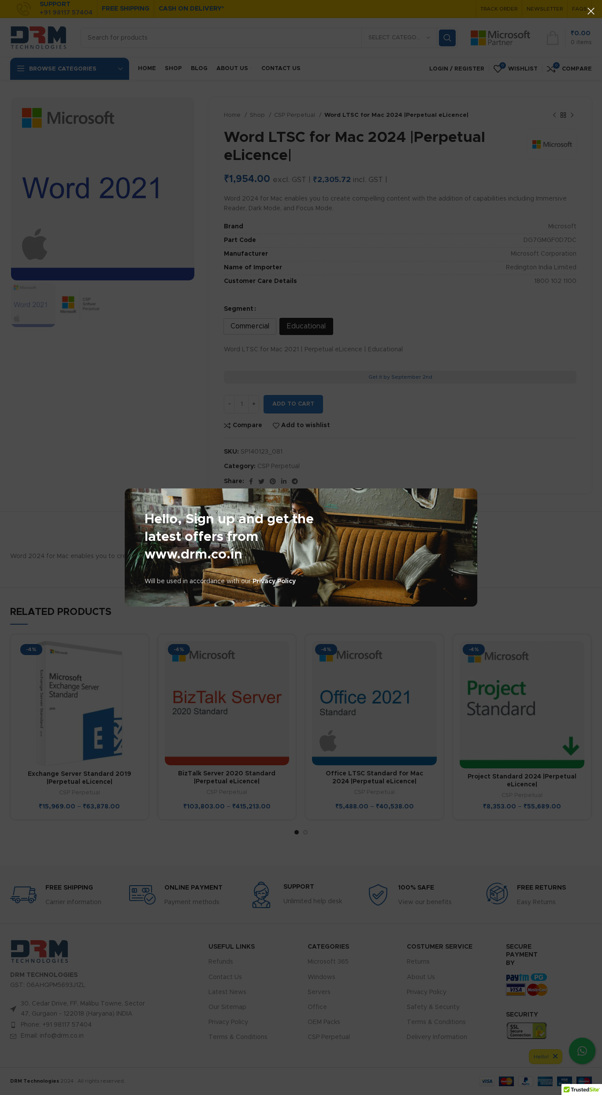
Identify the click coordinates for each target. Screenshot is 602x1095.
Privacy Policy (274, 581)
